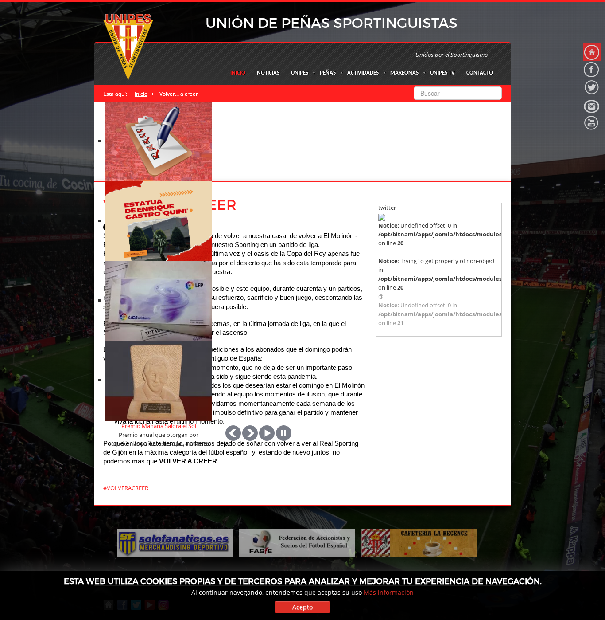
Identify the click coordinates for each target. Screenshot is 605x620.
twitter (387, 208)
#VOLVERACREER (125, 488)
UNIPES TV (442, 73)
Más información (389, 592)
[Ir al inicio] (592, 52)
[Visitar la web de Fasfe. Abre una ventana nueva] (297, 542)
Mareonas (404, 73)
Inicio (237, 73)
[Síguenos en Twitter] (592, 87)
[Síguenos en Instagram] (592, 105)
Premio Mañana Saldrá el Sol (158, 426)
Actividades (363, 73)
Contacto (479, 73)
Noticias (268, 73)
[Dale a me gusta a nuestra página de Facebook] (592, 69)
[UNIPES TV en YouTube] (592, 123)
